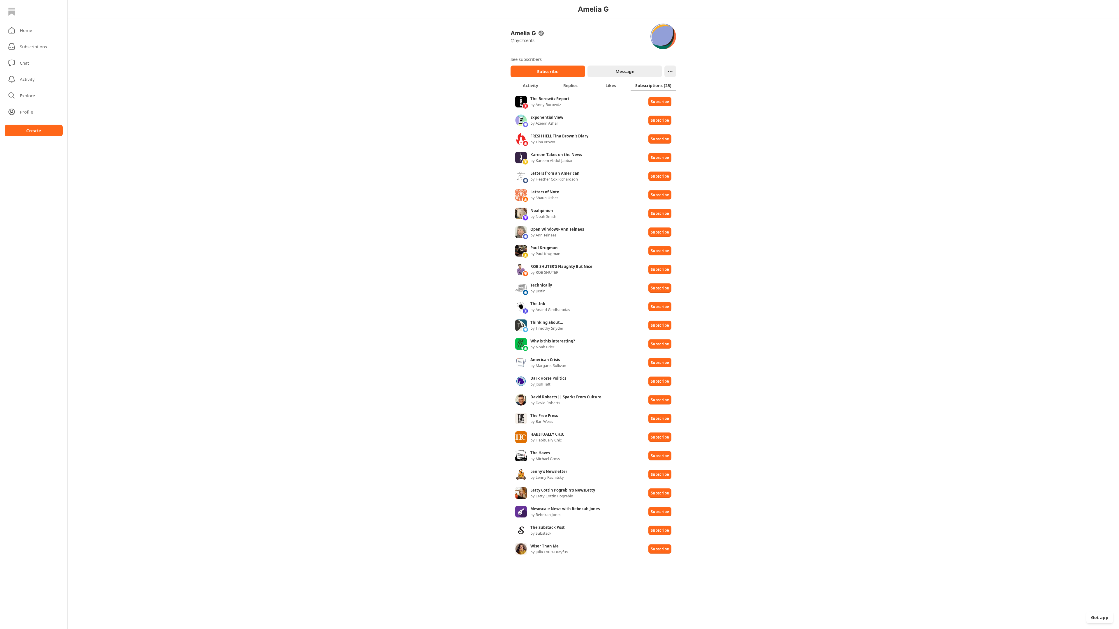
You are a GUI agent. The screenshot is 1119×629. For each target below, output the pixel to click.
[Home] (12, 12)
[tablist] (593, 85)
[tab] (530, 85)
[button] (34, 30)
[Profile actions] (670, 71)
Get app (1100, 617)
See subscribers (526, 59)
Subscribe (548, 71)
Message (624, 71)
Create (33, 130)
